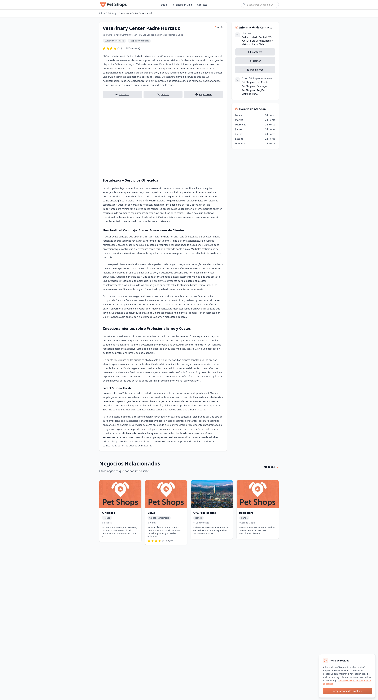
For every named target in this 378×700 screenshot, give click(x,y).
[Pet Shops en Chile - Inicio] (113, 4)
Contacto (202, 4)
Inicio (164, 4)
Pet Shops (113, 13)
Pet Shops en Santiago (254, 86)
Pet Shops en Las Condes (255, 82)
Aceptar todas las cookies (347, 691)
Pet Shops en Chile (182, 4)
